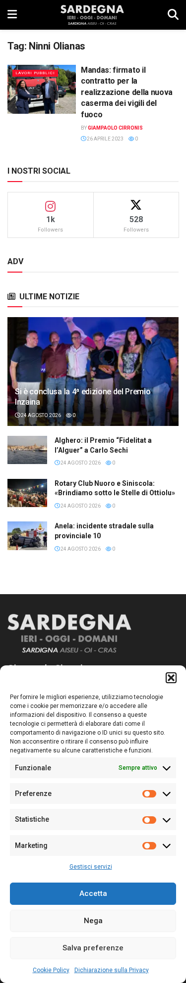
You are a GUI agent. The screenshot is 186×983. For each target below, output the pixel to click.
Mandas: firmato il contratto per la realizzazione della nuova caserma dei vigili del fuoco (127, 92)
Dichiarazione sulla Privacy (111, 970)
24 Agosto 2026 (40, 415)
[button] (171, 678)
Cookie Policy (51, 970)
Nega (93, 920)
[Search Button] (173, 15)
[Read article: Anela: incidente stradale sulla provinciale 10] (27, 535)
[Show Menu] (12, 15)
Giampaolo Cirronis (115, 128)
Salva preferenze (93, 947)
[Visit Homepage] (92, 15)
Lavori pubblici (35, 73)
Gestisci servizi (90, 866)
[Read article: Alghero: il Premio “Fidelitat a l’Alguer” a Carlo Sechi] (27, 450)
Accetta (93, 893)
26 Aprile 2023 (105, 138)
